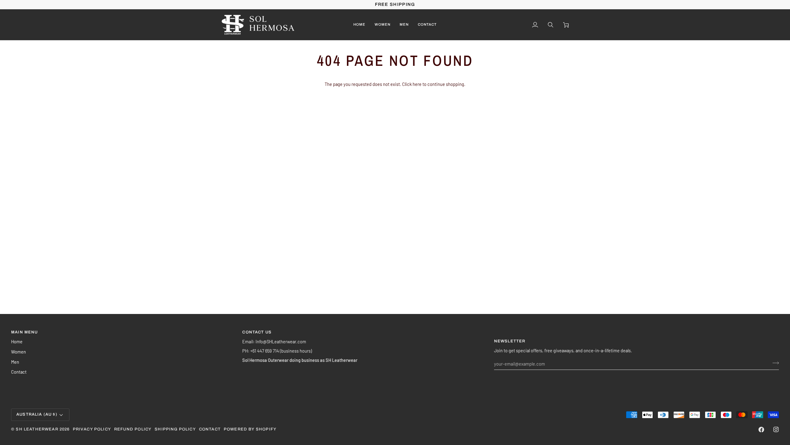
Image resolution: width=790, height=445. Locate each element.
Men (15, 362)
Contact (19, 372)
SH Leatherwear (37, 429)
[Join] (774, 363)
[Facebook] (761, 429)
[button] (382, 24)
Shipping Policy (175, 429)
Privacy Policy (92, 429)
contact (210, 429)
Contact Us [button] (257, 332)
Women (18, 351)
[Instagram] (776, 429)
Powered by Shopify (250, 429)
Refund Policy (133, 429)
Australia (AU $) (36, 414)
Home (17, 341)
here (417, 84)
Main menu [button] (24, 332)
